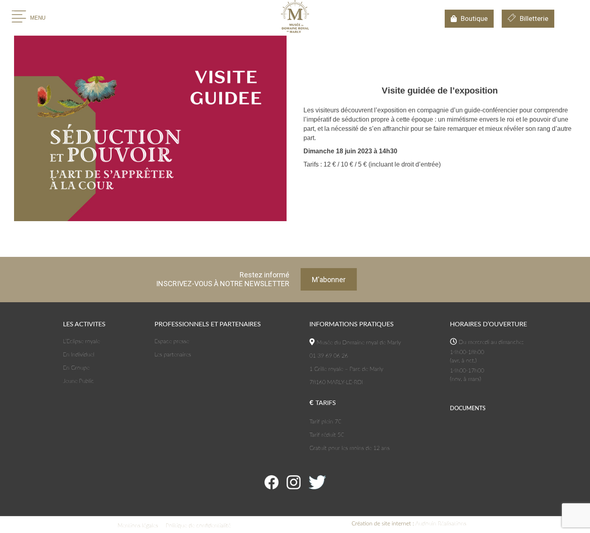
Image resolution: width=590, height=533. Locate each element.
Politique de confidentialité (198, 526)
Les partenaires (173, 355)
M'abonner (329, 279)
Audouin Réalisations (409, 524)
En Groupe (76, 368)
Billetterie (534, 18)
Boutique (474, 18)
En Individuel (78, 355)
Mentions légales (138, 526)
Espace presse (172, 341)
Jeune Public (78, 381)
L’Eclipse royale (81, 341)
